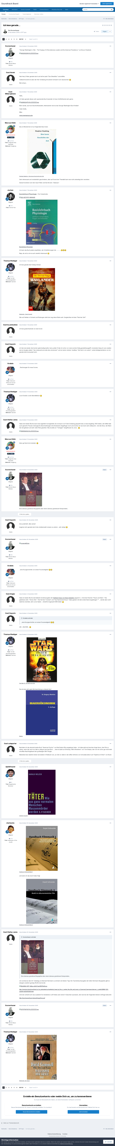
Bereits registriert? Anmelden (89, 3)
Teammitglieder (27, 14)
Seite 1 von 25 (33, 39)
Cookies (64, 1134)
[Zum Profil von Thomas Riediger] (11, 267)
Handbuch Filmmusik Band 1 (26, 872)
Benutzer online (38, 14)
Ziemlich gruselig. (23, 815)
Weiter (21, 39)
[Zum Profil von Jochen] (11, 196)
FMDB (34, 9)
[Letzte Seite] (25, 39)
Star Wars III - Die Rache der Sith (27, 683)
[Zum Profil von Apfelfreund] (11, 773)
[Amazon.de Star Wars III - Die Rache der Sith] (41, 659)
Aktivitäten (15, 9)
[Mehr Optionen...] (110, 46)
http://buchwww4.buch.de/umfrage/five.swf (32, 998)
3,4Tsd (11, 379)
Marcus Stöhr (10, 123)
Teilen (97, 31)
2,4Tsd (11, 276)
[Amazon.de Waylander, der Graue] (41, 1057)
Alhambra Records (57, 9)
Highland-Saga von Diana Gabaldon (63, 598)
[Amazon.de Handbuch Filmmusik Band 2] (41, 901)
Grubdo (10, 363)
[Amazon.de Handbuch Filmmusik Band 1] (41, 848)
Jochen (10, 190)
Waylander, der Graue (24, 1080)
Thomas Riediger (10, 261)
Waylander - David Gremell (25, 314)
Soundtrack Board (9, 3)
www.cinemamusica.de (26, 115)
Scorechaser (15, 30)
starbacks (10, 823)
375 (11, 205)
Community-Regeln (14, 14)
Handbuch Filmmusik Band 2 (26, 924)
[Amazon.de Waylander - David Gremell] (41, 289)
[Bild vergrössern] (28, 53)
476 (11, 838)
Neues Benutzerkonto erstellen (31, 1112)
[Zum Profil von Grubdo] (11, 370)
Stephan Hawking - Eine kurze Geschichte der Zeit (31, 176)
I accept (109, 1141)
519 (11, 61)
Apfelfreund (10, 767)
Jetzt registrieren (107, 3)
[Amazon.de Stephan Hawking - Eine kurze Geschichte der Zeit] (41, 151)
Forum (3, 14)
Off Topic (24, 32)
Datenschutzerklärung (54, 1134)
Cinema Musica (44, 9)
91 (11, 782)
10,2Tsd (11, 141)
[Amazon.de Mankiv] (41, 712)
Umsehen (6, 9)
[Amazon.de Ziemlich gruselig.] (41, 792)
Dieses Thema (103, 9)
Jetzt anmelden (83, 1112)
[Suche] (112, 9)
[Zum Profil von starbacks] (11, 829)
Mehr (66, 9)
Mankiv (21, 736)
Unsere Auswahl (25, 9)
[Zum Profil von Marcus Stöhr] (11, 129)
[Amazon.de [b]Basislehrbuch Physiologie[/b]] (41, 222)
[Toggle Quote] (22, 618)
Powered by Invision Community (57, 1136)
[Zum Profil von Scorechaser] (5, 31)
